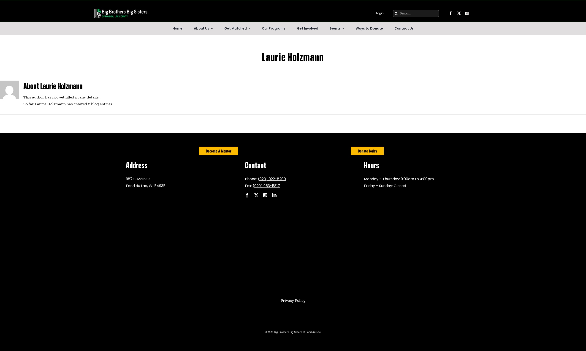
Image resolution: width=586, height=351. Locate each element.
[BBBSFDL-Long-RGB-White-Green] (121, 9)
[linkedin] (274, 195)
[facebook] (451, 13)
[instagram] (467, 13)
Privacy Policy (293, 300)
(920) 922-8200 (272, 179)
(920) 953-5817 (266, 185)
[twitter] (459, 13)
